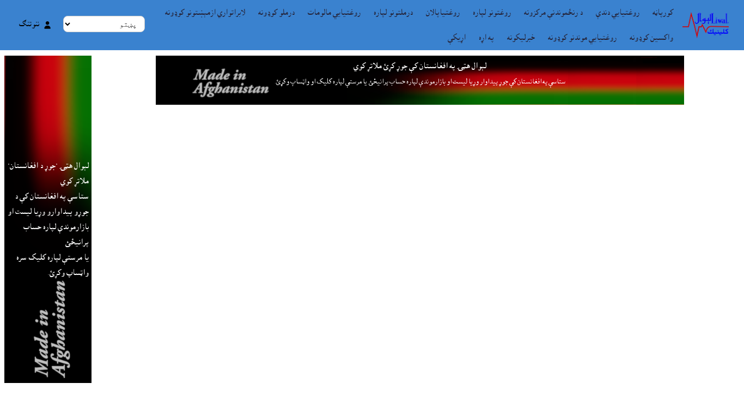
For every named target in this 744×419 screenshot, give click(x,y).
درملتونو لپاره (393, 12)
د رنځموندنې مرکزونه (553, 12)
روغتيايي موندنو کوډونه (582, 37)
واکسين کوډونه (651, 37)
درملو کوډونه (276, 12)
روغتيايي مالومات (334, 12)
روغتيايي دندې (617, 12)
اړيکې (457, 37)
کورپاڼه (662, 12)
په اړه (486, 37)
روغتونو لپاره (492, 12)
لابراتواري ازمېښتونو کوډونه (205, 12)
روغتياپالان (443, 12)
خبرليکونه (521, 37)
